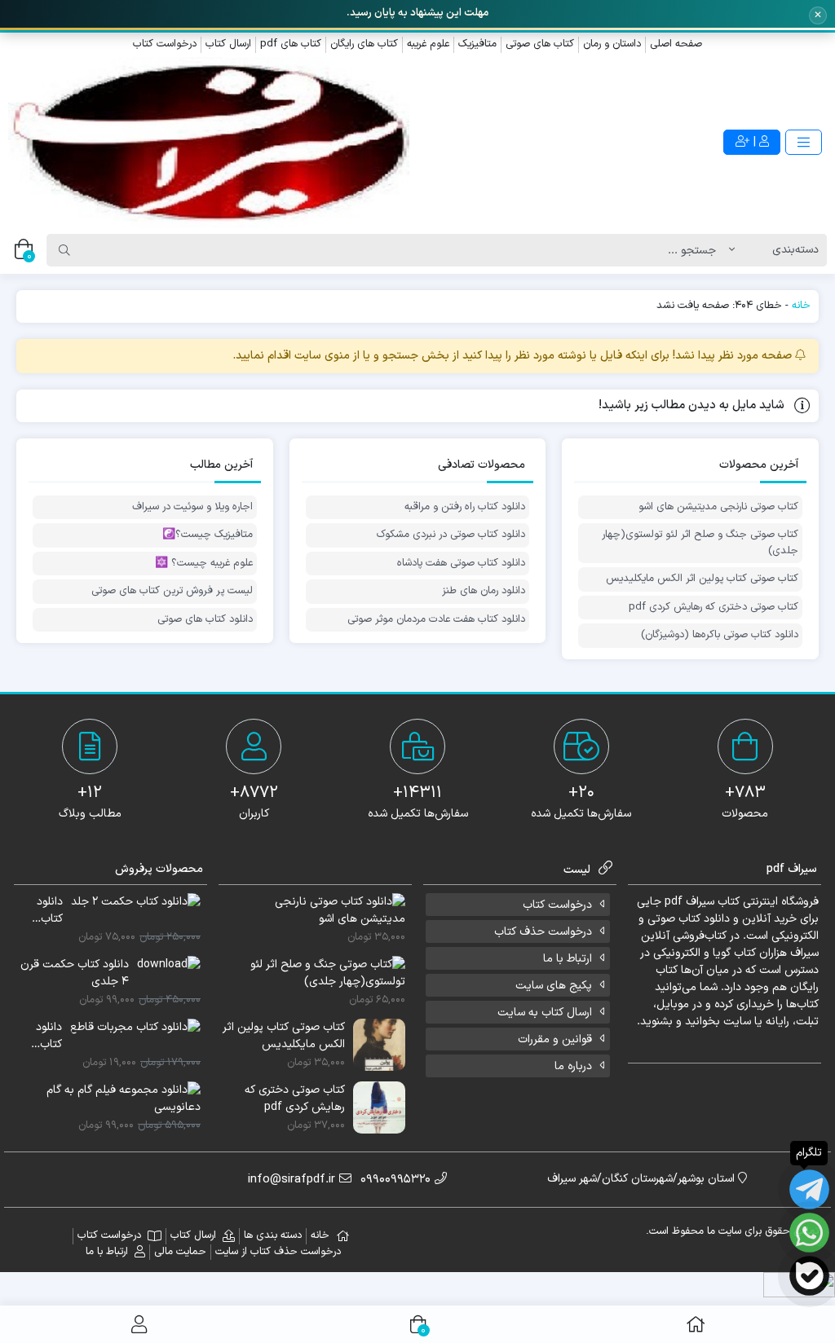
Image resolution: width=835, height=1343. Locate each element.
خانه (801, 305)
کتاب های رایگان (364, 44)
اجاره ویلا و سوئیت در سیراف (192, 507)
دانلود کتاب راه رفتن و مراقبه (464, 507)
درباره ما (573, 1066)
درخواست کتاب (165, 44)
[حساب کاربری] (139, 1324)
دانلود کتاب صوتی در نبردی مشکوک (451, 535)
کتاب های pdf (290, 44)
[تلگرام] (809, 1189)
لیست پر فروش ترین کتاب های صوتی (172, 591)
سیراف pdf (689, 901)
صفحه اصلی (676, 44)
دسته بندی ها (273, 1235)
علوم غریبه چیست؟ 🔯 (204, 563)
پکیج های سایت (553, 985)
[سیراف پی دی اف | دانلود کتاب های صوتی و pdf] (208, 143)
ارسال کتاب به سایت (544, 1012)
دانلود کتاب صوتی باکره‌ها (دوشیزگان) (719, 635)
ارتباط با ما (567, 958)
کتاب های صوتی (540, 44)
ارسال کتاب (228, 44)
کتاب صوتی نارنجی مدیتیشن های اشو (718, 507)
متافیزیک (477, 44)
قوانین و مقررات (555, 1039)
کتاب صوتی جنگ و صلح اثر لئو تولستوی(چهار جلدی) (700, 543)
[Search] (64, 250)
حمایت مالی (180, 1252)
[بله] (809, 1275)
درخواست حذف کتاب (543, 931)
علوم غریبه (428, 44)
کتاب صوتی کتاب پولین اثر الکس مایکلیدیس (702, 579)
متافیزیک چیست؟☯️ (207, 535)
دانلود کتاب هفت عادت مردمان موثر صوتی (436, 619)
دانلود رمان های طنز (483, 591)
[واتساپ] (809, 1232)
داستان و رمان (612, 44)
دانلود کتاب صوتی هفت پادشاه (461, 563)
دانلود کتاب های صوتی (205, 619)
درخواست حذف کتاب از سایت (278, 1252)
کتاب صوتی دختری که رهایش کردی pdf (713, 607)
